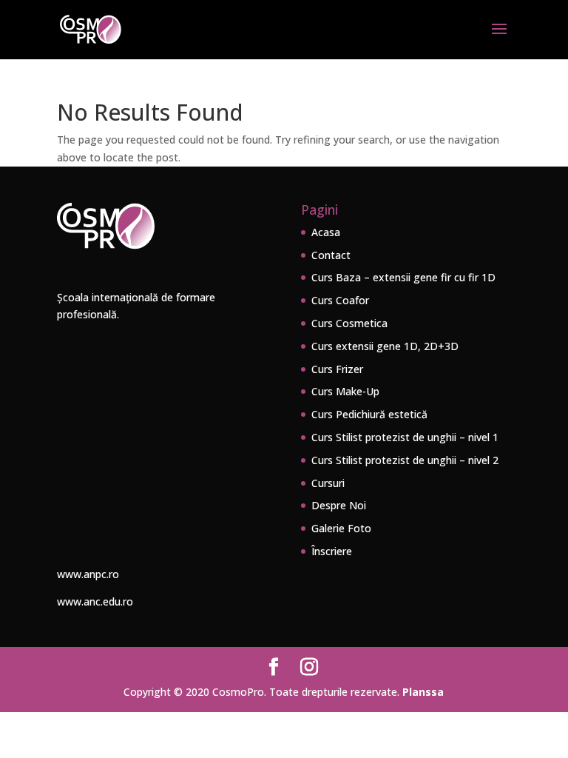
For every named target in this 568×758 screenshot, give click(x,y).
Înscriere (331, 551)
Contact (331, 255)
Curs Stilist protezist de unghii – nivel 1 (404, 437)
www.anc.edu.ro (95, 601)
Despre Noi (338, 505)
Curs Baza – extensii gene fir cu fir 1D (403, 277)
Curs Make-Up (345, 391)
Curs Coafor (340, 300)
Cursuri (328, 483)
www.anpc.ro (88, 574)
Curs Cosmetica (349, 323)
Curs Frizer (337, 369)
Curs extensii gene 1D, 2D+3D (385, 346)
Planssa (423, 692)
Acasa (325, 232)
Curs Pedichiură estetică (369, 414)
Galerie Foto (341, 528)
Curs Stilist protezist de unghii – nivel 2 (404, 460)
